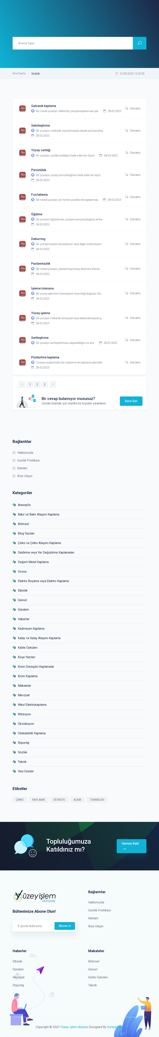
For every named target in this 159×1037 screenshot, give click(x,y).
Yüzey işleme (40, 313)
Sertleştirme (39, 338)
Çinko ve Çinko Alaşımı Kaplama (39, 543)
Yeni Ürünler (26, 771)
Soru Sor (131, 401)
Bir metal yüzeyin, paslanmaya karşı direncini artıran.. (68, 268)
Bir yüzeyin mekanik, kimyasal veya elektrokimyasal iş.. (69, 318)
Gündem (23, 609)
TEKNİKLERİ (97, 799)
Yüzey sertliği (40, 150)
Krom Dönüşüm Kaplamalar (36, 666)
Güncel (22, 600)
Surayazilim (115, 1027)
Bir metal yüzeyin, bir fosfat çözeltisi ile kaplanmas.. (67, 199)
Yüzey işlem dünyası (74, 1027)
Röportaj (23, 743)
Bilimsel (23, 524)
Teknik (22, 762)
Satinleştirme (40, 125)
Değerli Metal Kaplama (33, 562)
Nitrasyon (24, 714)
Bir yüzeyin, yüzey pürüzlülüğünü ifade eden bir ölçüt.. (69, 175)
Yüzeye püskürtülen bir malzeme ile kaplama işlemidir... (70, 362)
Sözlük (22, 752)
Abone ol (65, 926)
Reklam (22, 468)
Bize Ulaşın (24, 476)
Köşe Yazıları (26, 657)
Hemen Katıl (130, 843)
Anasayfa (24, 505)
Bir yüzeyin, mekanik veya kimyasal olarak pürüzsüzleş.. (70, 130)
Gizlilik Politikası (28, 460)
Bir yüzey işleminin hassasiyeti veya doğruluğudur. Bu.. (69, 293)
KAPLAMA (38, 799)
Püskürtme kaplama (45, 357)
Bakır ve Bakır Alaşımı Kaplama (38, 514)
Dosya (22, 571)
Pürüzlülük (38, 170)
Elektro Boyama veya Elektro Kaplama (43, 581)
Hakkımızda (25, 453)
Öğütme (36, 214)
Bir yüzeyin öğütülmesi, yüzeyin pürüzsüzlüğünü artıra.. (70, 219)
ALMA (77, 799)
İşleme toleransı (42, 288)
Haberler (23, 619)
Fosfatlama (39, 194)
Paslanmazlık (40, 263)
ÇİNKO (20, 799)
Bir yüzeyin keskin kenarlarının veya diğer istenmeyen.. (69, 244)
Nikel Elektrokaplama (32, 705)
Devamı (135, 108)
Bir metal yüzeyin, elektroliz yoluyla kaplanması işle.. (67, 111)
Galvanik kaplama (43, 106)
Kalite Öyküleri (27, 647)
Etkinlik (23, 590)
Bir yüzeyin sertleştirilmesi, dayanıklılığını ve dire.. (65, 342)
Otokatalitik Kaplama (32, 733)
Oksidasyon (26, 724)
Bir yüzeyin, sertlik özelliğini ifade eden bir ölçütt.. (66, 155)
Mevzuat (24, 695)
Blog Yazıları (26, 533)
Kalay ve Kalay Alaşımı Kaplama (39, 638)
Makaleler (24, 686)
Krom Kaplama (27, 676)
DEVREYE (59, 799)
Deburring (38, 239)
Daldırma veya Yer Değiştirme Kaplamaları (46, 552)
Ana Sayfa (19, 73)
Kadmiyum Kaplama (31, 628)
